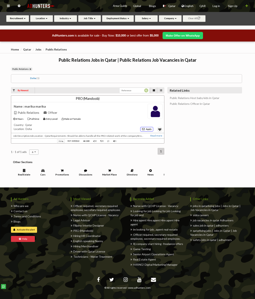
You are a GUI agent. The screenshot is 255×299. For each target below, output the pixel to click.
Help (24, 238)
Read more (156, 135)
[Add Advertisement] (246, 6)
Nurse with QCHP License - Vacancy (96, 215)
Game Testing (142, 249)
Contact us (20, 211)
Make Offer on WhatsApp (183, 35)
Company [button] (169, 18)
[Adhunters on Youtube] (139, 280)
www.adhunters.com (139, 287)
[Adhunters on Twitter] (112, 280)
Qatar (27, 49)
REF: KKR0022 (73, 141)
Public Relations (56, 49)
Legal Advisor (81, 220)
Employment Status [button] (117, 18)
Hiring (61, 141)
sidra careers (201, 215)
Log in (216, 6)
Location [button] (40, 18)
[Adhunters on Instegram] (126, 280)
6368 (87, 141)
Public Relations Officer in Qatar (190, 103)
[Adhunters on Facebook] (99, 280)
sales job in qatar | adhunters (211, 225)
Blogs (17, 221)
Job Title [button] (88, 18)
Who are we (21, 206)
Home (15, 49)
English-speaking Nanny (88, 241)
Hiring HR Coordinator (87, 236)
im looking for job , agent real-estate (155, 229)
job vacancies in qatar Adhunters (213, 220)
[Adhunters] (154, 280)
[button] (8, 6)
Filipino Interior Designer (88, 225)
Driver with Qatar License (89, 251)
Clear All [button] (192, 18)
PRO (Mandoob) (83, 230)
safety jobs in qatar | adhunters (212, 240)
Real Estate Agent (144, 259)
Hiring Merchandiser (85, 246)
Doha (34, 78)
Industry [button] (64, 18)
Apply (148, 129)
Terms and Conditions (27, 216)
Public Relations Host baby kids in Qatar (194, 98)
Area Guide (120, 5)
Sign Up (232, 6)
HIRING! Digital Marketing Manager (155, 264)
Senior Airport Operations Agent (153, 254)
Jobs (38, 49)
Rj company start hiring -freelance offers (158, 244)
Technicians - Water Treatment (92, 256)
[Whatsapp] (3, 286)
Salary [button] (145, 18)
